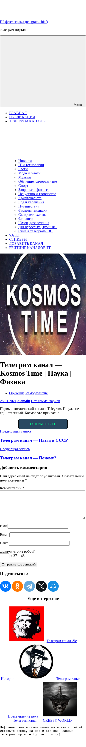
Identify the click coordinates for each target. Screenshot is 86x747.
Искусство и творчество (37, 194)
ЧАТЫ (14, 235)
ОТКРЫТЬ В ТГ (43, 424)
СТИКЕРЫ (18, 239)
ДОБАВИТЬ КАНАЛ (26, 243)
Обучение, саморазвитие (37, 181)
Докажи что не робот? (17, 551)
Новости (25, 161)
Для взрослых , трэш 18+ (37, 227)
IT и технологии (31, 165)
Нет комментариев (45, 401)
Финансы (25, 219)
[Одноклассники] (17, 586)
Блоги (23, 169)
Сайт (4, 543)
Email (4, 534)
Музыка (24, 177)
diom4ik (23, 401)
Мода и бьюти (29, 173)
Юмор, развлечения (33, 223)
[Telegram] (29, 586)
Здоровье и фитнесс (33, 190)
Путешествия (28, 206)
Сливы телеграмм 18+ (35, 231)
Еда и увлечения (31, 202)
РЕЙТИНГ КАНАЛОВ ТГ (30, 248)
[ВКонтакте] (5, 586)
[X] (41, 586)
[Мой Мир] (53, 586)
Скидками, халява (32, 214)
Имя (3, 526)
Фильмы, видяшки (32, 210)
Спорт (23, 185)
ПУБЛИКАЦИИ (22, 117)
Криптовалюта (30, 198)
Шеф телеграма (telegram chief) (24, 22)
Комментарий (12, 488)
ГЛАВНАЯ (18, 113)
